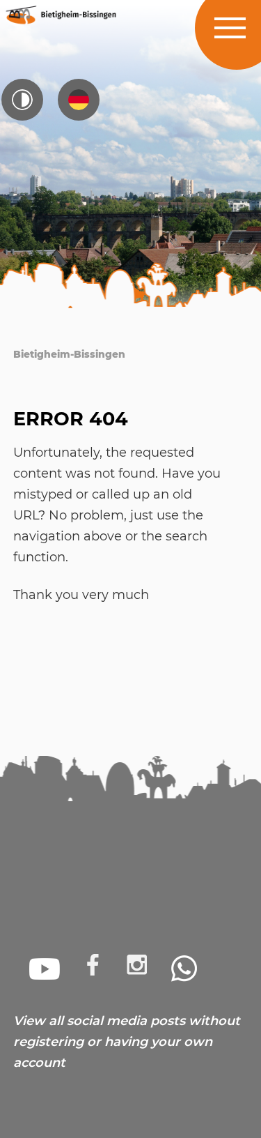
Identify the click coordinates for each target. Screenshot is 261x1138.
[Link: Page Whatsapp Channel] (184, 968)
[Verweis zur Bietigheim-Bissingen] (60, 14)
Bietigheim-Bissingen (69, 354)
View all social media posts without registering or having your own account (126, 1041)
